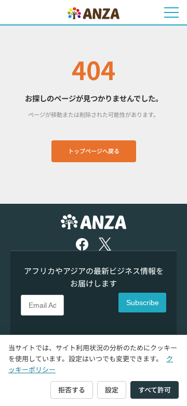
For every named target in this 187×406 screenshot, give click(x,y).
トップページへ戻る (93, 151)
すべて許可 (154, 390)
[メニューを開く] (171, 12)
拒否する (71, 390)
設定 (111, 390)
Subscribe (142, 302)
